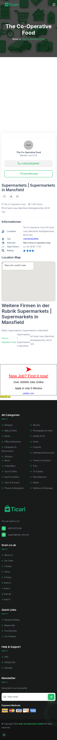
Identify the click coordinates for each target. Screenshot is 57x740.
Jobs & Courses (11, 482)
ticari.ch (7, 583)
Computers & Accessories (9, 449)
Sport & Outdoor (11, 477)
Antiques (8, 425)
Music (7, 460)
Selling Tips (9, 662)
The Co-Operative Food (28, 152)
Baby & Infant (10, 430)
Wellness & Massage (42, 488)
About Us (8, 555)
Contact (7, 566)
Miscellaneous (39, 477)
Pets (34, 466)
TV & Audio (37, 471)
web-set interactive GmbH (31, 724)
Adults (35, 482)
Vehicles (8, 456)
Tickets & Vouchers (41, 460)
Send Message (30, 173)
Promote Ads (10, 631)
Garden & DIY (38, 436)
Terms (7, 572)
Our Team (8, 560)
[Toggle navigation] (53, 4)
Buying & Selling (11, 620)
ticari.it (7, 588)
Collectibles (10, 466)
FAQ (6, 657)
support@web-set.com (18, 534)
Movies (36, 425)
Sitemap (8, 668)
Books (7, 436)
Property (36, 447)
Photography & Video (42, 430)
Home (15, 39)
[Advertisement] (28, 87)
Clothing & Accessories (43, 452)
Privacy (7, 577)
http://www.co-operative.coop (37, 243)
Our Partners (10, 636)
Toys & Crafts (10, 471)
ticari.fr (7, 599)
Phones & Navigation (14, 488)
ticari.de (7, 594)
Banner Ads (9, 625)
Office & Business (12, 441)
